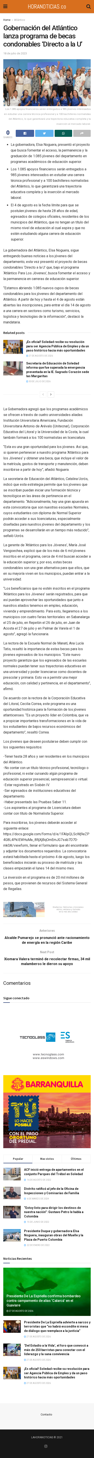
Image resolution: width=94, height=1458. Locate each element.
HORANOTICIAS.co (47, 6)
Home (6, 19)
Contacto (46, 1414)
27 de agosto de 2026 (40, 356)
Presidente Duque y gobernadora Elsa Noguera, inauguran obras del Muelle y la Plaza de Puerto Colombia (53, 1235)
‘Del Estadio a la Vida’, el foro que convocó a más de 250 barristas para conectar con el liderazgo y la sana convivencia (56, 1350)
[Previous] (43, 394)
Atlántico (19, 19)
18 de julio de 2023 (15, 53)
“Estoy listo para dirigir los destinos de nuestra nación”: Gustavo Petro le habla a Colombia (54, 1212)
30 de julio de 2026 (39, 381)
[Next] (51, 394)
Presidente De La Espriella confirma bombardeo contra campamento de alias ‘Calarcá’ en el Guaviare (44, 1300)
